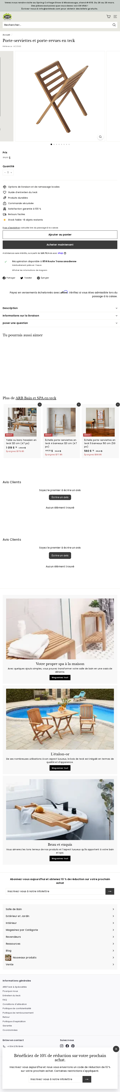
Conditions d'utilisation (15, 1004)
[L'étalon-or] (60, 719)
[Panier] (108, 16)
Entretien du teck (11, 995)
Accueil (6, 35)
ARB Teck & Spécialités (15, 986)
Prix (5, 152)
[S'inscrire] (86, 1079)
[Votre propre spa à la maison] (60, 628)
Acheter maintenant (60, 244)
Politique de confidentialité (17, 1008)
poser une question (15, 323)
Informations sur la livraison (21, 315)
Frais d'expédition (11, 228)
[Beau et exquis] (60, 809)
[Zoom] (100, 137)
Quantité (8, 166)
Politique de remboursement (18, 1012)
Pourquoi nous (10, 991)
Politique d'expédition (14, 1021)
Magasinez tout (60, 677)
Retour (6, 1017)
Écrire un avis (60, 497)
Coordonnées (10, 1030)
